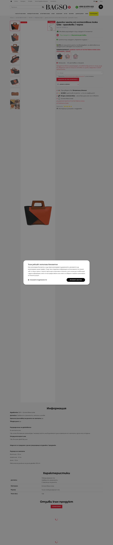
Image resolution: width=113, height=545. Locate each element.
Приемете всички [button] (76, 280)
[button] (37, 280)
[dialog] (56, 272)
